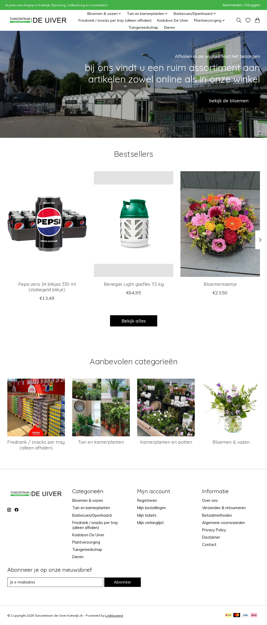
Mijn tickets (146, 515)
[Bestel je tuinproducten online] (38, 20)
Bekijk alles (134, 321)
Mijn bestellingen (151, 507)
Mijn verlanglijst (150, 522)
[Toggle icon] (238, 20)
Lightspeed (114, 615)
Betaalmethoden (217, 515)
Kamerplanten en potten (166, 442)
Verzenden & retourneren (224, 507)
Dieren (169, 27)
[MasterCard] (236, 615)
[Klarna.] (254, 615)
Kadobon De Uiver (172, 20)
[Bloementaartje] (220, 224)
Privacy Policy (214, 529)
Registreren (147, 500)
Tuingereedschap (143, 27)
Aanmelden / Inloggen (241, 5)
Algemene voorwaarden (223, 522)
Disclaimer (211, 537)
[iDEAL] (228, 615)
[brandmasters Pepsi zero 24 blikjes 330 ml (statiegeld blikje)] (47, 224)
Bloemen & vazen (231, 442)
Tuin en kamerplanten (101, 442)
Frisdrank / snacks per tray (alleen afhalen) (114, 20)
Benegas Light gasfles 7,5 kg (133, 284)
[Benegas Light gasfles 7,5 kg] (133, 224)
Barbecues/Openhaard (92, 515)
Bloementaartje (220, 284)
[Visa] (245, 615)
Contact (209, 544)
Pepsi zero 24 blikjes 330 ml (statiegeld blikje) (47, 286)
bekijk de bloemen (228, 100)
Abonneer (122, 582)
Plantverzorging (86, 542)
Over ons (210, 500)
